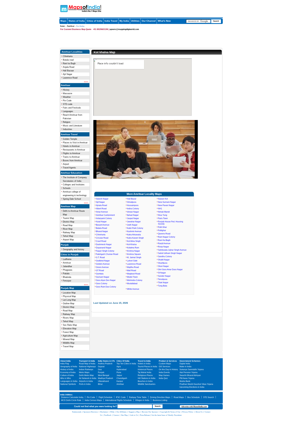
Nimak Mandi (164, 212)
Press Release (145, 415)
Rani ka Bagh (69, 63)
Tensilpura (162, 279)
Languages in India (68, 381)
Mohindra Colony (134, 280)
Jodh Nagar (132, 225)
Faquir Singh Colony (105, 251)
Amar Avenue (102, 212)
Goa (100, 369)
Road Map (67, 225)
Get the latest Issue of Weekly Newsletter (166, 415)
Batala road (68, 60)
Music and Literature (72, 125)
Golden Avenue (103, 264)
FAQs (112, 412)
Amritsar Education (71, 172)
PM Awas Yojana (187, 378)
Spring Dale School (72, 199)
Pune (119, 372)
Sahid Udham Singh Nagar (170, 253)
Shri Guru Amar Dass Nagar (170, 269)
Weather (67, 97)
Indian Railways (86, 369)
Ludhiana (67, 259)
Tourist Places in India (147, 366)
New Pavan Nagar (166, 205)
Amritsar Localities (72, 51)
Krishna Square (134, 254)
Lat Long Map (69, 300)
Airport (66, 164)
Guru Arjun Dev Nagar (106, 280)
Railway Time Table (138, 397)
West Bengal (103, 375)
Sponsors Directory (90, 412)
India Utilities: (66, 395)
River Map (67, 229)
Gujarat (101, 366)
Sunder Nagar (164, 276)
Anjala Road (68, 67)
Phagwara (67, 270)
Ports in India (85, 384)
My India (124, 21)
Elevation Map (69, 328)
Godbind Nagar (103, 261)
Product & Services (168, 361)
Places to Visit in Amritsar (75, 142)
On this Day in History (168, 369)
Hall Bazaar (68, 70)
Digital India (185, 363)
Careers (116, 415)
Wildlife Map (68, 343)
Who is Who (65, 378)
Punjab (65, 244)
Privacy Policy (187, 412)
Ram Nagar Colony (166, 237)
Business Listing (160, 400)
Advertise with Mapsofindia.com (194, 406)
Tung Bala (162, 286)
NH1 (160, 208)
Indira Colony (133, 208)
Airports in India (86, 381)
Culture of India (67, 375)
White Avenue (133, 289)
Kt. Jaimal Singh (134, 257)
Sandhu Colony (165, 256)
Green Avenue (102, 267)
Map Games (164, 375)
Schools (66, 188)
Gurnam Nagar (102, 277)
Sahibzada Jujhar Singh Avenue (172, 250)
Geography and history (73, 249)
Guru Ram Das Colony (106, 287)
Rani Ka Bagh (164, 240)
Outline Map (68, 303)
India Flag (64, 363)
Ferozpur (67, 280)
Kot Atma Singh (134, 241)
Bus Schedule (193, 397)
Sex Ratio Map (70, 325)
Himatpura (131, 202)
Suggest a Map (134, 412)
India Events (164, 372)
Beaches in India (145, 381)
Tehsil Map (68, 236)
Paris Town (163, 218)
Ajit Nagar (67, 74)
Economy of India (68, 372)
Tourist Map (68, 218)
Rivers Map (68, 318)
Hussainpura (132, 205)
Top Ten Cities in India (126, 363)
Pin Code (67, 100)
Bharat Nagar (102, 231)
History (66, 90)
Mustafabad (132, 283)
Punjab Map (67, 288)
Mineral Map (68, 339)
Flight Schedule (105, 397)
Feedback (107, 415)
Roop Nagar (163, 247)
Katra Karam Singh (135, 238)
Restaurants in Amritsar (74, 150)
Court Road (101, 241)
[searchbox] (198, 21)
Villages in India (142, 400)
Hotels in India (144, 363)
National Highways (87, 366)
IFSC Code (121, 397)
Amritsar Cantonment (105, 215)
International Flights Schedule (118, 400)
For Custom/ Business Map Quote (75, 29)
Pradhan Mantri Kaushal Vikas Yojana (196, 384)
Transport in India (87, 361)
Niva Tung (162, 215)
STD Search (208, 397)
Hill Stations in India (146, 378)
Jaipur (119, 375)
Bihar (100, 384)
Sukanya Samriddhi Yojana (192, 369)
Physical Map (69, 296)
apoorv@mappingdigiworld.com (124, 29)
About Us (199, 412)
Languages (68, 111)
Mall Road (131, 270)
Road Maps (179, 397)
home (62, 26)
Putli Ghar (162, 227)
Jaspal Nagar (133, 218)
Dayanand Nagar (103, 248)
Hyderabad (121, 369)
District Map (68, 221)
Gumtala (99, 274)
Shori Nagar (163, 266)
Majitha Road (133, 267)
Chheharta (67, 56)
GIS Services (164, 366)
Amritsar (70, 26)
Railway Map (69, 232)
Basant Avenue (102, 225)
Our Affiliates (121, 412)
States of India (77, 21)
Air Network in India (87, 378)
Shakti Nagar (164, 260)
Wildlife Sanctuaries (146, 384)
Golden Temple (70, 139)
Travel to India (144, 361)
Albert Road (101, 208)
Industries (67, 129)
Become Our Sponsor (150, 412)
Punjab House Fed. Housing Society (170, 222)
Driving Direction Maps (160, 397)
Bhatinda (67, 277)
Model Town (132, 277)
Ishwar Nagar (133, 212)
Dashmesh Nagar (104, 244)
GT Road (100, 270)
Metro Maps (84, 372)
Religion (66, 122)
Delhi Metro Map (86, 375)
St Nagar (162, 273)
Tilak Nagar (163, 282)
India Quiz (163, 378)
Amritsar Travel (69, 134)
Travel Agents (69, 167)
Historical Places (145, 369)
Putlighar (162, 230)
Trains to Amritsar (71, 157)
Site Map (124, 415)
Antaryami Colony (104, 218)
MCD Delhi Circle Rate (71, 400)
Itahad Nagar (133, 215)
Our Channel (149, 21)
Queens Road (164, 234)
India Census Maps (93, 400)
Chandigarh (122, 378)
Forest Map (68, 332)
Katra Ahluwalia (134, 235)
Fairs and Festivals (72, 107)
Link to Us (134, 415)
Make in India (185, 366)
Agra (119, 366)
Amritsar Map (68, 206)
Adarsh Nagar (102, 199)
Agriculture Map (70, 335)
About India (65, 361)
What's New (164, 21)
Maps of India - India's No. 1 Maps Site (63, 8)
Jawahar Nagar (134, 221)
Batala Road (101, 228)
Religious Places (145, 375)
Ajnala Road (101, 205)
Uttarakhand (103, 381)
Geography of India (68, 366)
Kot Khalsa (132, 244)
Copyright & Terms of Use (170, 412)
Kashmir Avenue (134, 231)
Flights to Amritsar (71, 153)
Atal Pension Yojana (188, 372)
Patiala (66, 273)
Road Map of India (87, 363)
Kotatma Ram (133, 248)
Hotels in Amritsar (71, 146)
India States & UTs (106, 361)
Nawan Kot (163, 199)
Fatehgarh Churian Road (107, 254)
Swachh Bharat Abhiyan (190, 375)
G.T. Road (100, 257)
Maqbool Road (133, 274)
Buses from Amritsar (72, 160)
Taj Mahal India (144, 372)
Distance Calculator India (72, 397)
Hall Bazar (131, 199)
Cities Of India (123, 361)
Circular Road (102, 238)
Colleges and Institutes (74, 184)
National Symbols (68, 384)
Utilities (135, 21)
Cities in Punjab (69, 254)
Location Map (69, 292)
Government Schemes (190, 361)
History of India (66, 369)
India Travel (110, 21)
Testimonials (76, 412)
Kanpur (120, 381)
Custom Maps (165, 363)
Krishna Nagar (133, 251)
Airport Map (68, 239)
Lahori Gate (132, 261)
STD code (67, 104)
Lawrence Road (70, 78)
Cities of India (94, 21)
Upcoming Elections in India (192, 387)
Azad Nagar (101, 221)
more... (86, 82)
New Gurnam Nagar (167, 202)
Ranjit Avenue (164, 243)
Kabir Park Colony (135, 228)
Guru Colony (101, 283)
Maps (63, 21)
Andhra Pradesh (105, 363)
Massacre (67, 93)
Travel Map (68, 346)
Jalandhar (67, 266)
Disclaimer (104, 412)
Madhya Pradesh (105, 378)
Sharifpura (162, 263)
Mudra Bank (185, 381)
